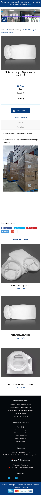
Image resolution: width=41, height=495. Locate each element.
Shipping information (20, 433)
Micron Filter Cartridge (20, 416)
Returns (20, 122)
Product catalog (20, 430)
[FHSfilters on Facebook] (9, 478)
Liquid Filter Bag (15, 30)
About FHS (20, 427)
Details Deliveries (20, 117)
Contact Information (20, 436)
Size (20, 89)
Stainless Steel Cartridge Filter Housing (20, 410)
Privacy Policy (20, 441)
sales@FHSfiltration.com (22, 460)
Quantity (20, 98)
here (29, 5)
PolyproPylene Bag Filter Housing (20, 407)
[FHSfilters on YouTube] (16, 478)
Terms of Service (20, 439)
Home (3, 30)
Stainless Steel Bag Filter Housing (20, 404)
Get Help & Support (20, 487)
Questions (20, 127)
